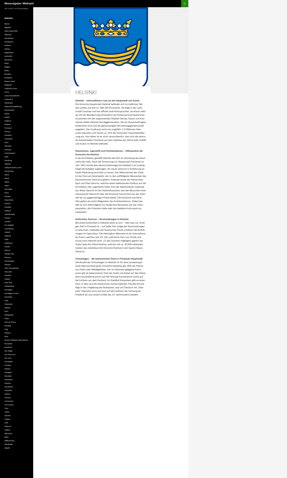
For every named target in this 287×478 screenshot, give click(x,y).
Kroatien (7, 207)
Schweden (8, 362)
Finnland (8, 128)
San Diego (8, 351)
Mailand (7, 236)
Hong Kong (8, 171)
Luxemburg (8, 229)
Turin (6, 408)
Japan (6, 185)
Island (6, 178)
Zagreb (7, 448)
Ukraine (7, 415)
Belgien (7, 67)
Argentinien (9, 52)
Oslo (6, 300)
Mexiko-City (9, 254)
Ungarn (7, 419)
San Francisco (9, 354)
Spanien (7, 383)
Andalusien (8, 42)
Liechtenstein (9, 214)
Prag (6, 329)
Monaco (7, 257)
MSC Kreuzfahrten (11, 268)
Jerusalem (8, 189)
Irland (6, 175)
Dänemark (8, 103)
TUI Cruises (8, 405)
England (7, 121)
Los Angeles (9, 225)
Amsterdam (8, 38)
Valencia (7, 426)
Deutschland (9, 110)
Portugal (7, 326)
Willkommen (9, 441)
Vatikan (7, 430)
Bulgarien (8, 85)
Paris (6, 311)
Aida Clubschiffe (10, 31)
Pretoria (7, 333)
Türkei (6, 412)
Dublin (7, 117)
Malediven (8, 243)
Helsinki (7, 164)
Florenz (7, 132)
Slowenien (8, 380)
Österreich (8, 304)
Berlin (6, 70)
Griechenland (9, 153)
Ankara (7, 49)
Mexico (7, 250)
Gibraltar (7, 146)
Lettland (7, 211)
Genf (6, 142)
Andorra (7, 45)
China (6, 92)
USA (6, 423)
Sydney (7, 394)
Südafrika (8, 390)
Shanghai (8, 372)
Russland (8, 347)
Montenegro (9, 261)
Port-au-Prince (10, 322)
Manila (7, 247)
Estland (7, 124)
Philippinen (8, 315)
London (7, 221)
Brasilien (7, 74)
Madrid (7, 232)
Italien (6, 182)
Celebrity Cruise (10, 88)
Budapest (8, 78)
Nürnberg (8, 297)
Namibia (7, 275)
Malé (6, 239)
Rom (6, 336)
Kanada (7, 196)
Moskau (7, 265)
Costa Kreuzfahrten (12, 96)
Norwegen (8, 290)
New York (8, 282)
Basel (6, 63)
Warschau (8, 433)
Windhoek (8, 444)
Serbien (7, 369)
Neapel (7, 279)
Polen (6, 318)
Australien (8, 56)
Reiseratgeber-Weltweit (19, 3)
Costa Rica (8, 99)
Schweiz (7, 365)
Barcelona (8, 60)
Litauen (7, 218)
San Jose (7, 358)
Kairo (6, 193)
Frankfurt (8, 135)
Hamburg (8, 160)
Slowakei (8, 376)
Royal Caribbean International (16, 340)
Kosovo (7, 203)
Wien (6, 437)
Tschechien (8, 401)
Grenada (7, 149)
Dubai (6, 114)
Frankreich (8, 139)
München (8, 272)
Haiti (6, 157)
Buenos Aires (9, 81)
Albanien (8, 34)
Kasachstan (8, 200)
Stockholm (8, 387)
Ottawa (7, 308)
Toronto (7, 397)
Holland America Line (12, 167)
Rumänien (8, 344)
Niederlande (9, 286)
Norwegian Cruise (11, 293)
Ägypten (7, 27)
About (6, 24)
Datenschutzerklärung (13, 106)
